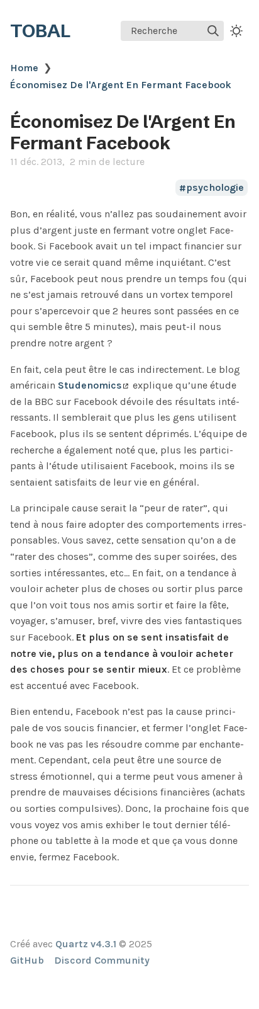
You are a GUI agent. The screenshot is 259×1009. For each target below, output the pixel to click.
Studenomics (90, 385)
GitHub (27, 960)
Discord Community (102, 960)
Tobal (40, 31)
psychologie (215, 188)
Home (24, 68)
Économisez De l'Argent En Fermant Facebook (120, 85)
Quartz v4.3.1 (85, 944)
